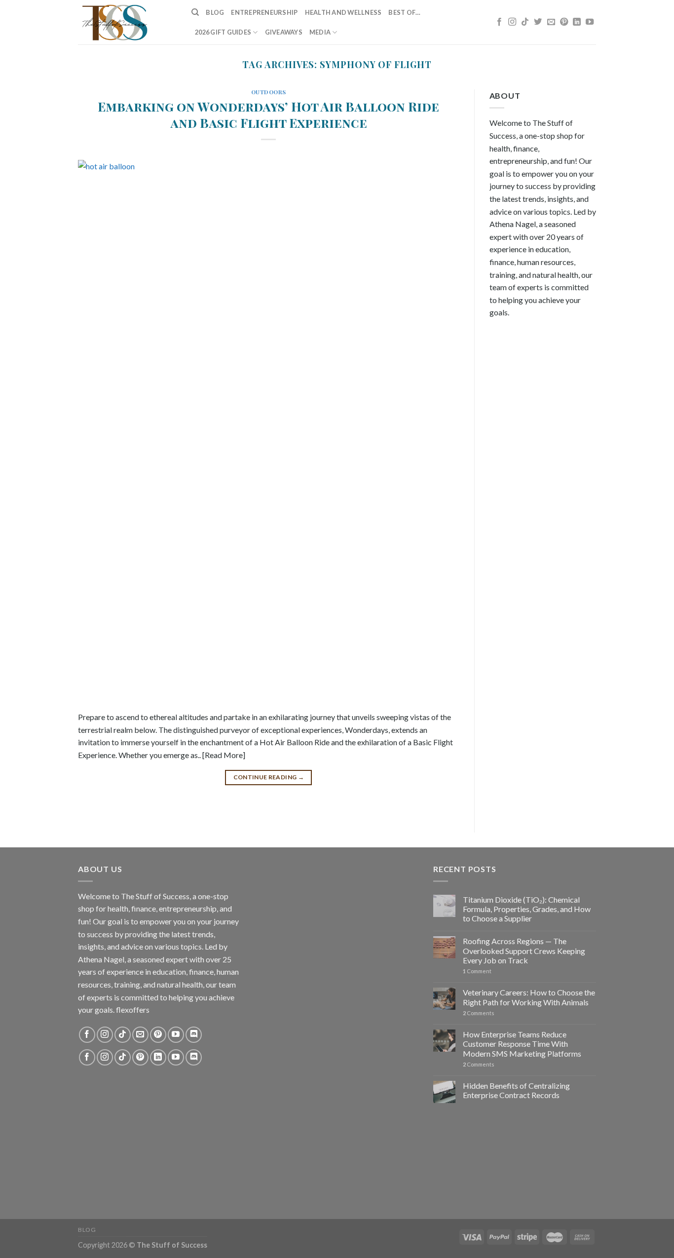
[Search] (195, 12)
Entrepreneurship (264, 12)
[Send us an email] (551, 22)
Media (320, 32)
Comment (477, 971)
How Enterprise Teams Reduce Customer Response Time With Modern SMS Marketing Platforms (522, 1043)
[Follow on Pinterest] (564, 22)
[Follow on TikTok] (525, 22)
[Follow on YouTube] (590, 22)
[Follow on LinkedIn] (577, 22)
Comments (478, 1013)
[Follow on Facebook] (499, 22)
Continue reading (268, 777)
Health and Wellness (343, 12)
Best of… (404, 12)
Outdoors (268, 92)
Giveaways (283, 32)
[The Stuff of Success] (127, 22)
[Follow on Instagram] (512, 22)
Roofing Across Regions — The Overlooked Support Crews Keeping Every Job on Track (524, 950)
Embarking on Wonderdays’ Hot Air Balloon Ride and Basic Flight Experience (268, 114)
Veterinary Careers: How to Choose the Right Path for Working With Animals (529, 997)
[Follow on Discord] (194, 1035)
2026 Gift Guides (223, 32)
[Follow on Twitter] (538, 22)
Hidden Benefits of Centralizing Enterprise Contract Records (516, 1090)
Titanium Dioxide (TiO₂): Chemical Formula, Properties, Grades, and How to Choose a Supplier (527, 909)
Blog (215, 12)
